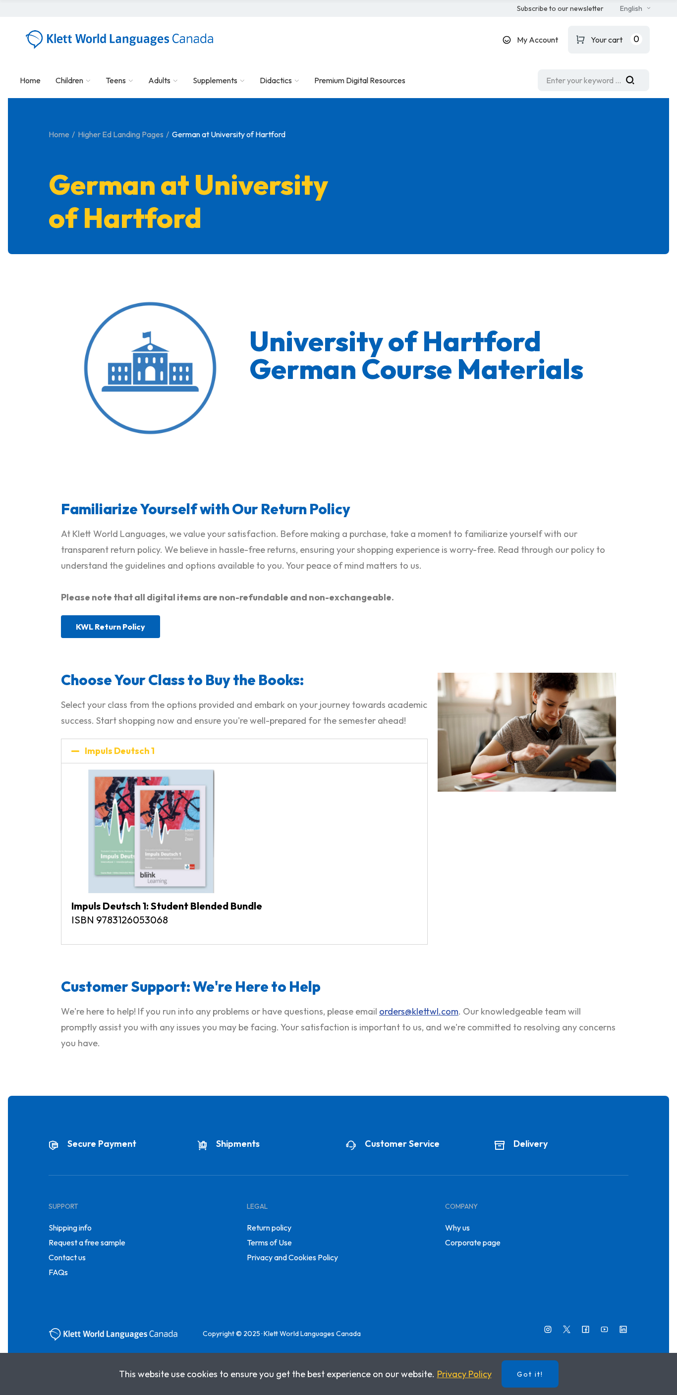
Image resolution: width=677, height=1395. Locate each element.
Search (634, 80)
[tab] (244, 751)
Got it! (530, 1374)
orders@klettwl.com (418, 1011)
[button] (560, 9)
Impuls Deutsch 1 (120, 750)
